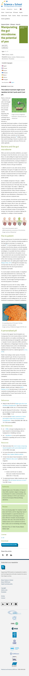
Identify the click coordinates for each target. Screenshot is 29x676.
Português (5, 79)
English (5, 66)
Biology (7, 54)
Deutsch (5, 70)
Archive (3, 596)
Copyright (3, 588)
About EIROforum (5, 582)
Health (11, 54)
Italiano (5, 75)
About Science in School (7, 580)
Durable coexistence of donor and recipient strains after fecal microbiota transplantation (14, 418)
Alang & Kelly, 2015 (6, 263)
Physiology (11, 59)
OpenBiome (8, 435)
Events (14, 15)
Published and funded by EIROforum (9, 669)
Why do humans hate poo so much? (17, 480)
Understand (4, 15)
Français (5, 68)
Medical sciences (20, 57)
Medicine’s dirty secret (12, 459)
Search (15, 9)
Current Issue (8, 12)
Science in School (5, 24)
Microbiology (5, 59)
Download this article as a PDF (9, 544)
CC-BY (2, 538)
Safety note (4, 590)
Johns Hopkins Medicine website (15, 454)
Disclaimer (3, 592)
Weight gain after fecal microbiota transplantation (15, 404)
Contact (3, 9)
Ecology (14, 57)
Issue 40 (18, 24)
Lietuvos (5, 77)
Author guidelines (5, 19)
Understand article (23, 27)
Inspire (20, 12)
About (18, 15)
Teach (9, 15)
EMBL (7, 429)
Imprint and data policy (7, 584)
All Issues (15, 12)
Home (2, 12)
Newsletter (9, 9)
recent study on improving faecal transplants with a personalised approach (15, 447)
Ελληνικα (5, 73)
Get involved (24, 15)
